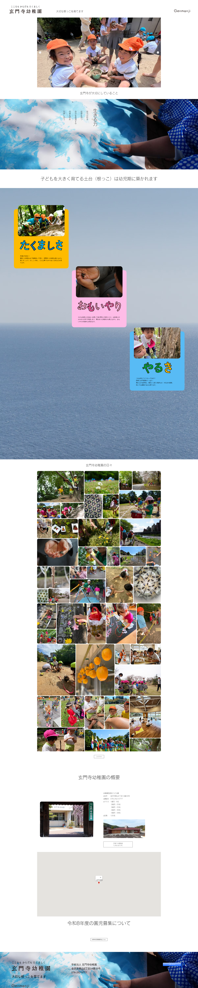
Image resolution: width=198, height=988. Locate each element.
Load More (99, 756)
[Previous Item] (40, 52)
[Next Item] (158, 52)
